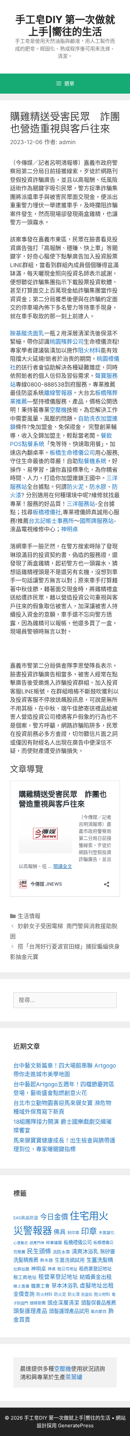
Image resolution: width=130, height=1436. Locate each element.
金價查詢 (24, 1294)
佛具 (60, 1231)
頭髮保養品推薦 (98, 1303)
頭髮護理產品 (30, 1311)
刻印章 (73, 1232)
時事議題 (54, 1242)
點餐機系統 (92, 461)
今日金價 (54, 1216)
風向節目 (99, 1311)
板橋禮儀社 (47, 512)
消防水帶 (61, 1251)
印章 (89, 1231)
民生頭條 (39, 1251)
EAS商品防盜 (25, 1217)
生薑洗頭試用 (70, 1260)
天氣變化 (107, 1232)
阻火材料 (89, 350)
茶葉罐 (73, 1377)
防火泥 (75, 486)
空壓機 (58, 410)
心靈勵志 (20, 1243)
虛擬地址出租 (97, 1285)
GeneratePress (76, 1425)
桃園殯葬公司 (67, 341)
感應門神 (37, 1243)
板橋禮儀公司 (78, 1242)
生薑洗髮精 (99, 1259)
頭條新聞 (38, 1303)
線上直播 (21, 1286)
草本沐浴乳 (64, 1285)
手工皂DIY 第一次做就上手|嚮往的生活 (65, 25)
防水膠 (97, 486)
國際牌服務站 (97, 521)
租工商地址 (25, 1277)
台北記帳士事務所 (51, 521)
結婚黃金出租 (96, 1277)
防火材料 (44, 1294)
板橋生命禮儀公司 (72, 452)
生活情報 (29, 916)
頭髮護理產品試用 (69, 1311)
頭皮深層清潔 (63, 1303)
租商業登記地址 (95, 1269)
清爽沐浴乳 (85, 1251)
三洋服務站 (81, 504)
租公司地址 (67, 1269)
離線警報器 (58, 393)
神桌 (52, 1269)
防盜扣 (86, 1294)
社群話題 (21, 1269)
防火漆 (74, 1294)
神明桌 (69, 529)
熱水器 (46, 1260)
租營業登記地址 (58, 1277)
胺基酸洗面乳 (27, 333)
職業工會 (40, 1286)
